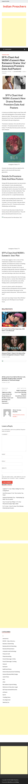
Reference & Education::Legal (10, 687)
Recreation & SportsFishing (10, 684)
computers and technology (9, 651)
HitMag (17, 782)
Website (4, 468)
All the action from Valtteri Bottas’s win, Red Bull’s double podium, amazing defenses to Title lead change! (14, 378)
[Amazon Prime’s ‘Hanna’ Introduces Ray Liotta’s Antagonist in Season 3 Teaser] (14, 351)
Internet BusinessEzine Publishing (11, 671)
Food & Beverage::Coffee (9, 659)
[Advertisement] (15, 14)
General (5, 664)
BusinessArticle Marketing (9, 646)
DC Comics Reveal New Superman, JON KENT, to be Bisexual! (13, 329)
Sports (4, 694)
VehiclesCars (6, 702)
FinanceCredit (6, 653)
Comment (5, 434)
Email (4, 461)
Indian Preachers (14, 6)
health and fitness (7, 669)
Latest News (6, 676)
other (4, 682)
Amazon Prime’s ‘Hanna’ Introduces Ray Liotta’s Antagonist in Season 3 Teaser (13, 354)
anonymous (5, 638)
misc (4, 679)
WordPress (10, 782)
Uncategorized (6, 699)
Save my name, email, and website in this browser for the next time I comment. (14, 477)
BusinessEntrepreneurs (8, 648)
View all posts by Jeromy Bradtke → (19, 415)
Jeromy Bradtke (17, 71)
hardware (5, 666)
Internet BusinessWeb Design (10, 674)
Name (4, 454)
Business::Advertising (8, 643)
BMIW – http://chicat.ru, (9, 641)
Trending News (5, 54)
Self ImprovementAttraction (10, 689)
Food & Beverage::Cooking (9, 661)
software (5, 692)
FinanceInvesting (7, 656)
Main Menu (8, 49)
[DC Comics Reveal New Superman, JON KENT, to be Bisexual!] (14, 327)
